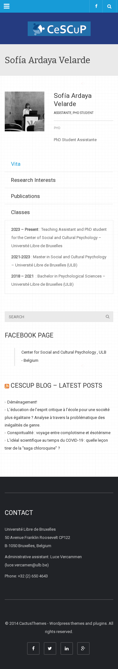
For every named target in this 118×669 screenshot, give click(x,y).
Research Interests (33, 180)
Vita (15, 164)
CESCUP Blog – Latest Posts (56, 385)
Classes (20, 212)
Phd (57, 128)
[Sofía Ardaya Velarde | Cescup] (59, 28)
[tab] (59, 164)
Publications (25, 196)
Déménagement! (22, 402)
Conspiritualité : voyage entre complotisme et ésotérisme (58, 432)
